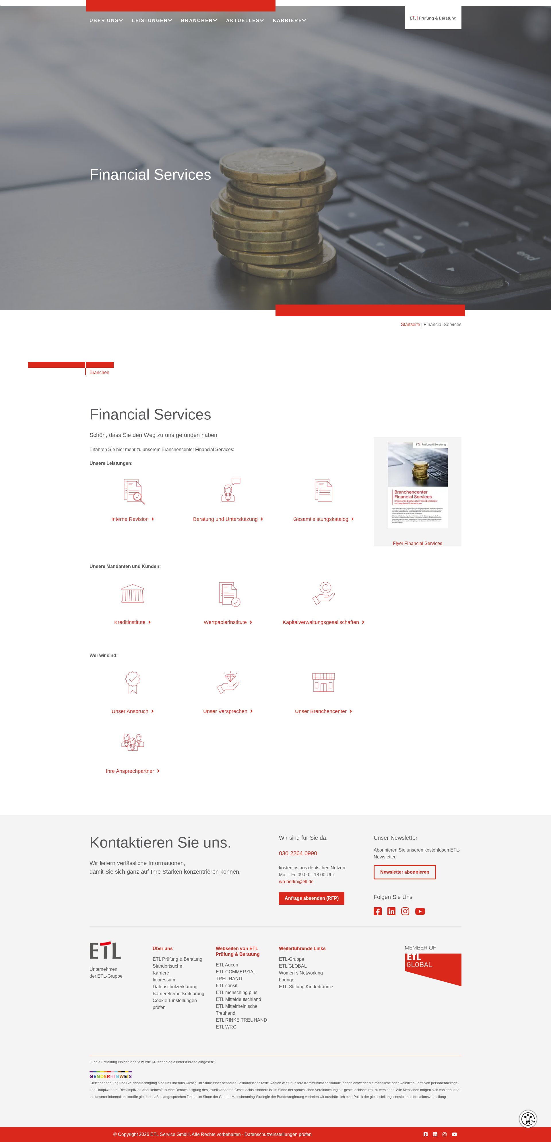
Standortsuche (167, 966)
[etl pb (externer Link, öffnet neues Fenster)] (437, 1134)
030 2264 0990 (298, 853)
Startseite (410, 324)
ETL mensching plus (236, 992)
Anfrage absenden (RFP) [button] (312, 898)
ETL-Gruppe (291, 959)
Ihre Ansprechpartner (130, 771)
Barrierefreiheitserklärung (178, 993)
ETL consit (226, 985)
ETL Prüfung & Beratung (177, 959)
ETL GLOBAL (293, 966)
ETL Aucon (227, 964)
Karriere (161, 972)
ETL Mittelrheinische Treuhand (236, 1010)
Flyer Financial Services (417, 543)
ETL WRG (226, 1026)
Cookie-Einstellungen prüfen (175, 1004)
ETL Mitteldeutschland (238, 999)
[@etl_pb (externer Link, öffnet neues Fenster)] (420, 911)
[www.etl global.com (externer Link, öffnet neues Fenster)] (433, 966)
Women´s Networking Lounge (301, 976)
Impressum (164, 979)
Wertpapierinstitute (225, 622)
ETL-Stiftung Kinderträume (306, 986)
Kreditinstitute (129, 622)
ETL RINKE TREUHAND (241, 1020)
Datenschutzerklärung (175, 986)
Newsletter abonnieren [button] (404, 872)
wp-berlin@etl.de (296, 881)
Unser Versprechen (225, 711)
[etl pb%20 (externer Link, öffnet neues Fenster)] (391, 911)
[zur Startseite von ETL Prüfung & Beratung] (433, 18)
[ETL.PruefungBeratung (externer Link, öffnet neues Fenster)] (378, 911)
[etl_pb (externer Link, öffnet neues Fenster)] (405, 911)
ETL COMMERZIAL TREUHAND (236, 975)
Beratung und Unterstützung (225, 519)
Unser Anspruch (130, 711)
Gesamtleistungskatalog (320, 519)
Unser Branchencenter (321, 711)
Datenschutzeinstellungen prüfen (278, 1134)
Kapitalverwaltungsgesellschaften (321, 622)
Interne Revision (130, 519)
